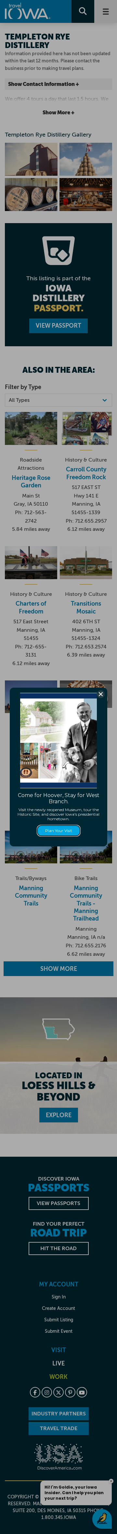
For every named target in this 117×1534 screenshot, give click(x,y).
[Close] (101, 694)
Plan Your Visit (58, 830)
